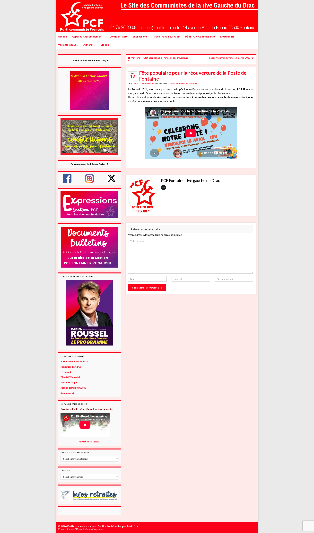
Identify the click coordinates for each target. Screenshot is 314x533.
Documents (227, 36)
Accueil (62, 36)
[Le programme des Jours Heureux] (89, 313)
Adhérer (88, 44)
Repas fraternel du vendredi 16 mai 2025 (229, 57)
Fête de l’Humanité (70, 377)
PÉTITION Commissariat (200, 36)
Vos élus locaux (67, 44)
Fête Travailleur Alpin (167, 36)
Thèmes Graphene (93, 529)
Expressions (140, 36)
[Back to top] (307, 513)
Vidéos (104, 44)
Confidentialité (118, 36)
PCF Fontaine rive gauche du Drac (143, 83)
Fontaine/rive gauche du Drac (178, 83)
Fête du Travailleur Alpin (73, 388)
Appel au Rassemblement (87, 36)
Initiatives (193, 83)
